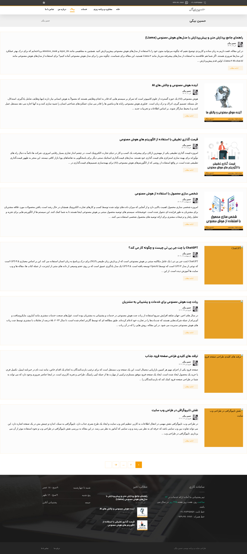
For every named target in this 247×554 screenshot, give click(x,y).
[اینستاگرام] (76, 2)
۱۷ (116, 465)
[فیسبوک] (71, 2)
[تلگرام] (60, 2)
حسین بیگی (231, 43)
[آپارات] (44, 2)
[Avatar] (240, 44)
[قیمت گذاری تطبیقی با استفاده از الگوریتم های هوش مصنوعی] (142, 525)
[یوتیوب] (49, 2)
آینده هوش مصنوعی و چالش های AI (117, 509)
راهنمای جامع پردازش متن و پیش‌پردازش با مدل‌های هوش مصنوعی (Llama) (126, 497)
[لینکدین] (65, 2)
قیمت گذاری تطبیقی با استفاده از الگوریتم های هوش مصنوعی (119, 523)
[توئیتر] (54, 2)
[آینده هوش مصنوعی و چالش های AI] (142, 512)
